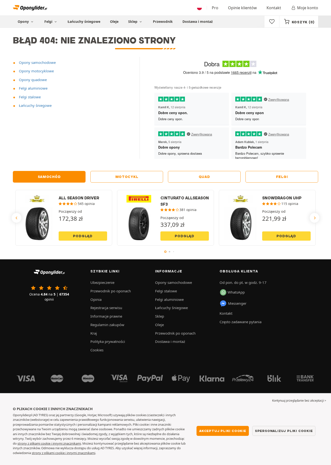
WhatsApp (236, 292)
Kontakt (274, 7)
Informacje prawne (106, 316)
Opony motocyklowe (36, 70)
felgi (282, 177)
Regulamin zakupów (107, 324)
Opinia (96, 299)
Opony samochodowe (37, 62)
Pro (215, 7)
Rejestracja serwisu (106, 307)
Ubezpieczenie (102, 282)
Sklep (133, 21)
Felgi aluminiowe (32, 88)
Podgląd (83, 236)
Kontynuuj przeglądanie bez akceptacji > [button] (299, 400)
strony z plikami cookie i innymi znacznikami (49, 443)
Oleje (114, 21)
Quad (204, 177)
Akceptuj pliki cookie (222, 431)
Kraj (93, 333)
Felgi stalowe (29, 96)
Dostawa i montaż (197, 21)
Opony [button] (24, 21)
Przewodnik (163, 21)
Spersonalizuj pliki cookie (284, 431)
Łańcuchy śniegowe (84, 21)
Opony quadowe (32, 79)
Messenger (237, 303)
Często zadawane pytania (240, 321)
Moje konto (307, 7)
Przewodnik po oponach (110, 290)
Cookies (96, 349)
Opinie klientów (242, 7)
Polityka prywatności (107, 341)
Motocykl (126, 177)
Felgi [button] (48, 21)
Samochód (49, 177)
